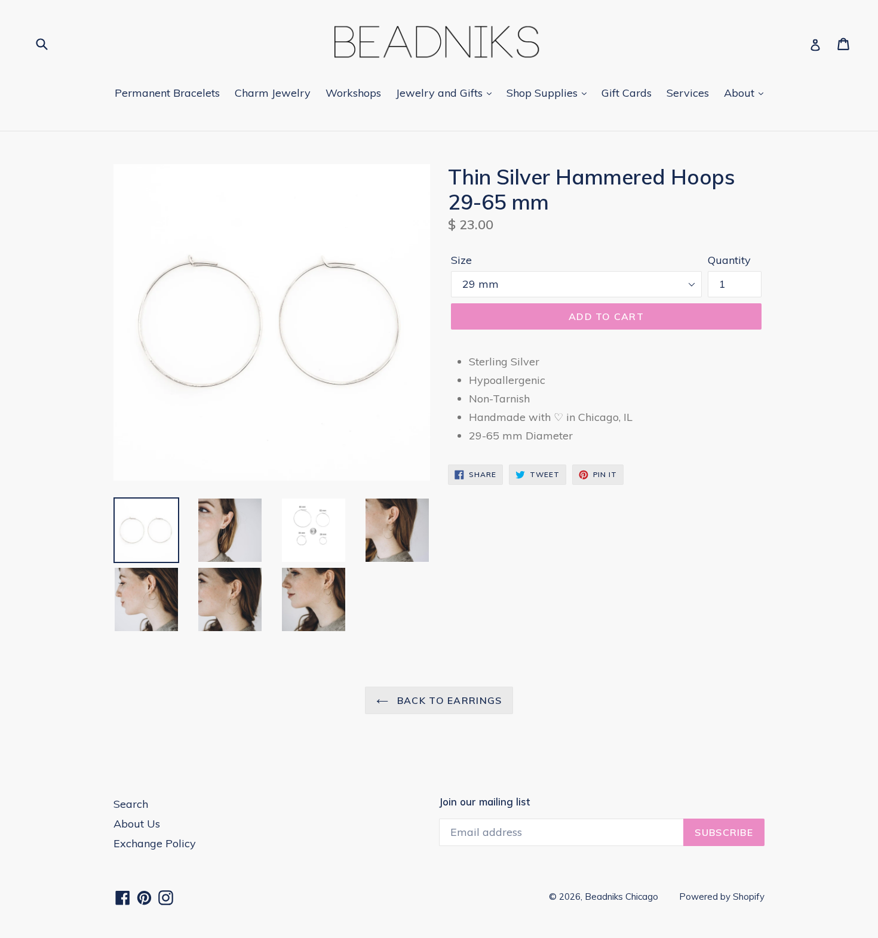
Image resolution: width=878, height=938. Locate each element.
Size (461, 260)
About (740, 93)
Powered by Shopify (722, 896)
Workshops (353, 93)
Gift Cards (626, 93)
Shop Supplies (543, 93)
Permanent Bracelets (167, 93)
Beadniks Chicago (621, 896)
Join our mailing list (484, 802)
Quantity (729, 260)
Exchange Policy (154, 843)
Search (130, 804)
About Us (136, 824)
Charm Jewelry (273, 93)
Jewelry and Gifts (441, 93)
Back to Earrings (448, 700)
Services (688, 93)
